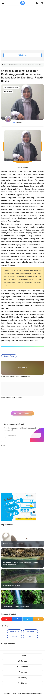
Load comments (24, 413)
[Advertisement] (22, 28)
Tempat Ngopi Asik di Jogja (11, 397)
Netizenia (25, 694)
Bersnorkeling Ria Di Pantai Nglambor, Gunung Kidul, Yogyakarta (20, 564)
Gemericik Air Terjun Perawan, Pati (16, 606)
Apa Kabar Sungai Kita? (12, 585)
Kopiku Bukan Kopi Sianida (13, 544)
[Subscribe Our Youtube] (6, 619)
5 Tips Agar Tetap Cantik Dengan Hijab (15, 377)
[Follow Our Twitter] (27, 619)
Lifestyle (9, 91)
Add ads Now (22, 55)
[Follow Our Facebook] (17, 619)
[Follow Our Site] (38, 619)
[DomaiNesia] (18, 507)
